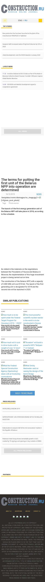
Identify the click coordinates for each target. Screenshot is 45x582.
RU (26, 20)
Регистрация (26, 393)
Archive (27, 511)
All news (22, 131)
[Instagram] (21, 517)
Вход (17, 393)
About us (8, 511)
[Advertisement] (15, 109)
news (39, 194)
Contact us (37, 511)
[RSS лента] (24, 517)
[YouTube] (17, 517)
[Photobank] (14, 517)
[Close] (40, 20)
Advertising (18, 511)
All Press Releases (23, 451)
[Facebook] (28, 517)
